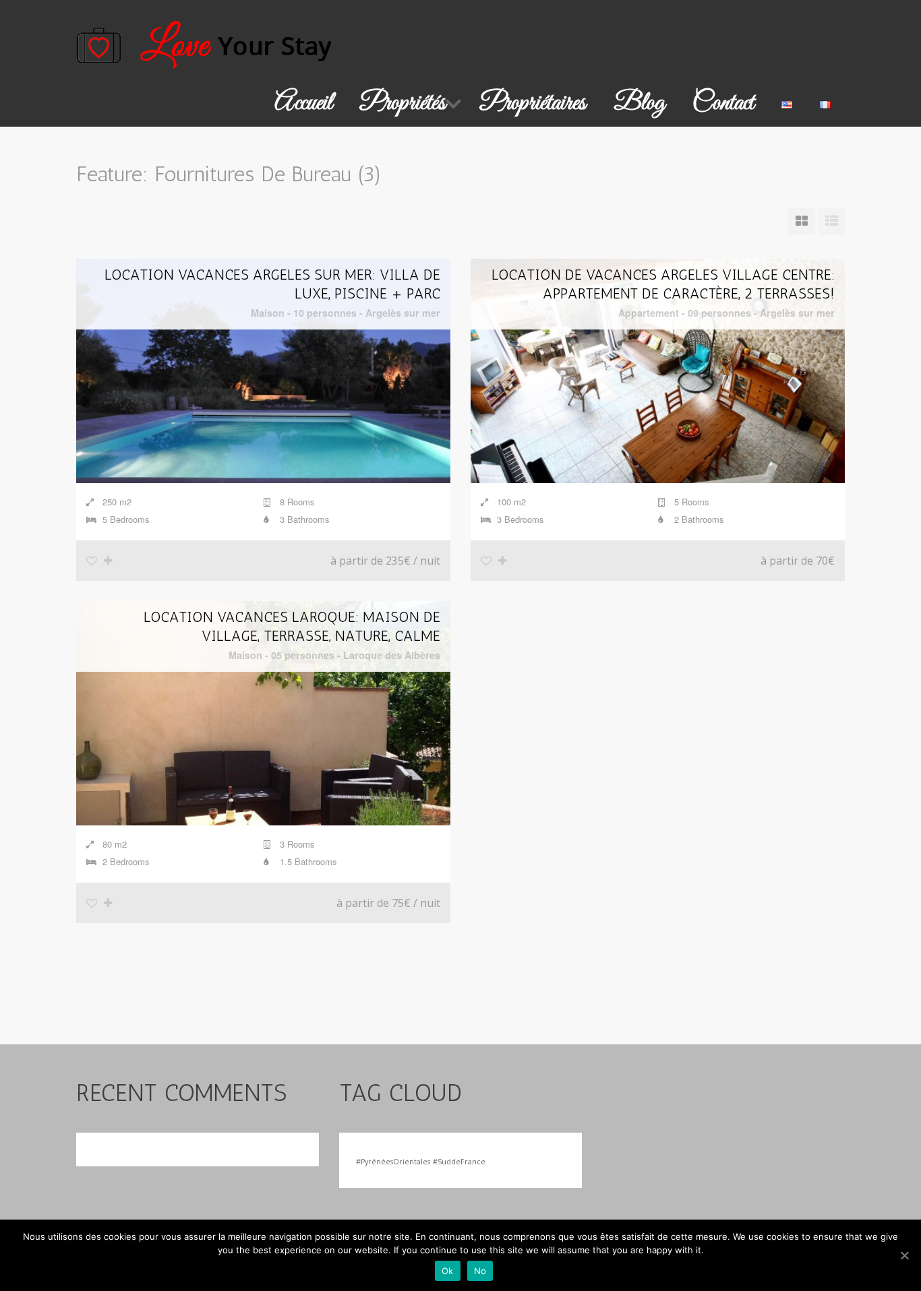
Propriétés (403, 103)
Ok (448, 1270)
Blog (639, 103)
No (480, 1270)
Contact (723, 103)
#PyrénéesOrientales (393, 1161)
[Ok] (904, 1255)
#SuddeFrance (459, 1161)
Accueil (303, 103)
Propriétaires (533, 103)
